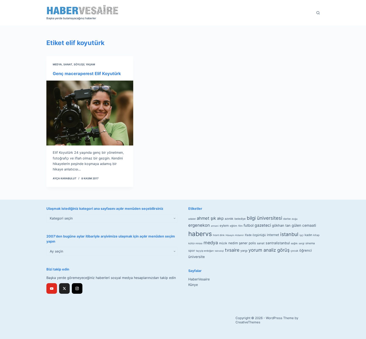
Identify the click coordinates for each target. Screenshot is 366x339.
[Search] (318, 12)
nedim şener (238, 243)
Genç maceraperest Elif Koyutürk (87, 73)
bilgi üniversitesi (264, 218)
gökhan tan (281, 225)
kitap (316, 235)
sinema (310, 243)
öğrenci (305, 250)
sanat (261, 243)
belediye (240, 218)
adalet (192, 218)
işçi (301, 235)
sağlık (294, 243)
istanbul (289, 234)
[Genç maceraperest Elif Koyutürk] (89, 113)
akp (220, 218)
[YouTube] (51, 288)
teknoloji (219, 251)
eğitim (233, 225)
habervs (200, 233)
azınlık (229, 218)
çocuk (294, 250)
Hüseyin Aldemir (235, 235)
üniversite (196, 257)
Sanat (67, 64)
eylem (224, 226)
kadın (308, 235)
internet (273, 235)
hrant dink (219, 235)
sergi (301, 243)
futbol (249, 225)
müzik (223, 243)
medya (211, 242)
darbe (287, 218)
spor (191, 251)
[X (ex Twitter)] (64, 288)
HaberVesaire (199, 279)
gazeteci (263, 225)
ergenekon (199, 225)
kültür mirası (195, 243)
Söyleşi (79, 64)
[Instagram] (77, 288)
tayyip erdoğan (205, 250)
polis (252, 243)
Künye (193, 285)
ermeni (215, 225)
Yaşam (90, 64)
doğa (294, 218)
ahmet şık (206, 218)
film (240, 225)
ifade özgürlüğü (255, 235)
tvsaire (232, 250)
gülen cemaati (304, 225)
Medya (57, 64)
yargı (243, 250)
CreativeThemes (248, 322)
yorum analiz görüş (269, 250)
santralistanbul (278, 243)
